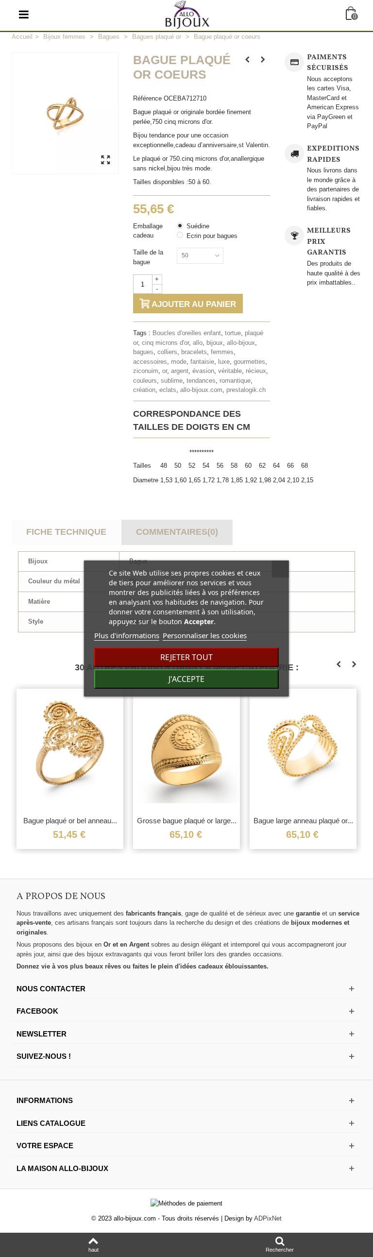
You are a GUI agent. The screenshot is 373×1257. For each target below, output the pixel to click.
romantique (235, 380)
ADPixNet (268, 1218)
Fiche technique (66, 532)
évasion (203, 370)
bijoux (214, 342)
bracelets (194, 352)
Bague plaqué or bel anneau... (65, 820)
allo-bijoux (241, 342)
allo (198, 342)
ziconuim (145, 370)
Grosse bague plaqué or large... (181, 820)
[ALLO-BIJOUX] (187, 13)
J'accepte (186, 679)
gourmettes (249, 361)
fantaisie (202, 361)
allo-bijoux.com (201, 389)
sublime (172, 380)
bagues (143, 352)
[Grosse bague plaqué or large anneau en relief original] (181, 750)
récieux (256, 370)
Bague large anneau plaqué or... (298, 820)
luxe (224, 361)
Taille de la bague (148, 257)
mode (178, 361)
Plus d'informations (126, 635)
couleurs (145, 380)
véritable (230, 370)
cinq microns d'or (165, 342)
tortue (233, 333)
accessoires (150, 361)
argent (179, 370)
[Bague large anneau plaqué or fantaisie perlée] (297, 750)
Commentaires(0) (177, 532)
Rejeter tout (186, 657)
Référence (147, 98)
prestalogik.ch (246, 389)
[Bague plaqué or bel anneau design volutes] (64, 750)
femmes (222, 352)
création (144, 389)
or (164, 370)
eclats (167, 389)
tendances (201, 380)
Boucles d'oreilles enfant (187, 333)
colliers (167, 352)
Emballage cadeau (148, 230)
